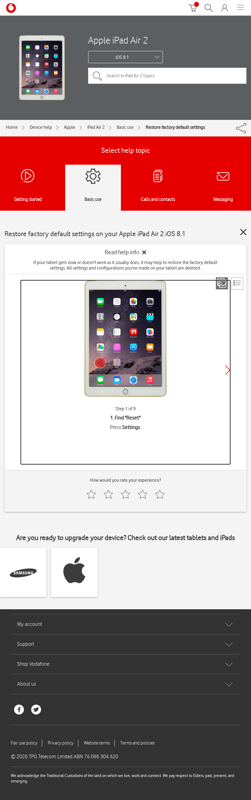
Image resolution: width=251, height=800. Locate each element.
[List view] (237, 283)
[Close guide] (243, 232)
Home (12, 127)
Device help (41, 127)
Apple (69, 127)
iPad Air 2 (96, 127)
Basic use (125, 127)
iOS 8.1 (122, 57)
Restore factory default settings (175, 127)
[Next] (227, 370)
